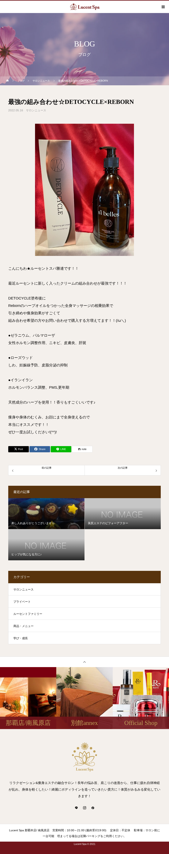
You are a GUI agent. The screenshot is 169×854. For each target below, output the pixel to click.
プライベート (22, 601)
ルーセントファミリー (27, 613)
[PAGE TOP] (84, 662)
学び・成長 (20, 638)
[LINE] (76, 808)
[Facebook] (93, 808)
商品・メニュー (23, 626)
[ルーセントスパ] (84, 756)
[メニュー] (163, 7)
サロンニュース (36, 110)
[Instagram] (84, 808)
